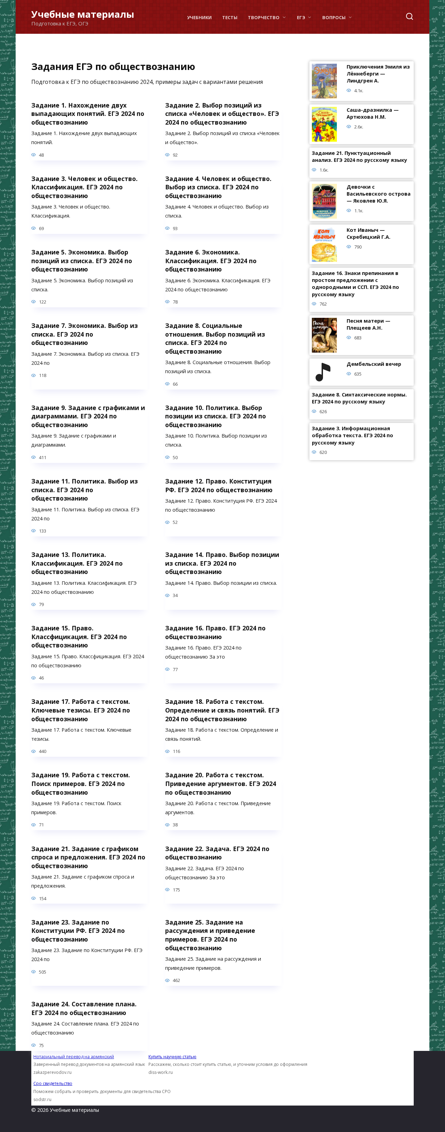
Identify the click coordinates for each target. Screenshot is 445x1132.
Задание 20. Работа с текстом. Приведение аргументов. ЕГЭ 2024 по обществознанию (220, 783)
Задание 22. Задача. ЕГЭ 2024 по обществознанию (217, 852)
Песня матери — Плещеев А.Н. (368, 324)
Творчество (264, 17)
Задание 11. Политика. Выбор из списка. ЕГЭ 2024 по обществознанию (84, 489)
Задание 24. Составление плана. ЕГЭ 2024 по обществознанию (84, 1008)
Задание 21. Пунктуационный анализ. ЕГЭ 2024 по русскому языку (359, 157)
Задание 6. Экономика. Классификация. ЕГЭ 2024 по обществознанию (211, 260)
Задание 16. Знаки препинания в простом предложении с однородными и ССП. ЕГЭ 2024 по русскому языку (355, 284)
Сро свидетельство (52, 1083)
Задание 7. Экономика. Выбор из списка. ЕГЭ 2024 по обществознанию (84, 334)
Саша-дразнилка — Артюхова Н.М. (373, 113)
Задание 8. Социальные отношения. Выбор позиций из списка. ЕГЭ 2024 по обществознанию (215, 338)
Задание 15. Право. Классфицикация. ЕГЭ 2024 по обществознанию (79, 636)
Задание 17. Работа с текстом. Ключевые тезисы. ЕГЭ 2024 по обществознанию (80, 710)
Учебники (199, 17)
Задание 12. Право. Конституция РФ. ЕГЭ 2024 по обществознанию (219, 485)
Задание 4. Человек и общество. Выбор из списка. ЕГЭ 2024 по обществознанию (218, 187)
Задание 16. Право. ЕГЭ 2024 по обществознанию (215, 632)
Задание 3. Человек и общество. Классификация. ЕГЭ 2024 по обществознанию (84, 187)
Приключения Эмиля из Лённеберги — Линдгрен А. (378, 74)
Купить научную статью (172, 1057)
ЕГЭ (301, 17)
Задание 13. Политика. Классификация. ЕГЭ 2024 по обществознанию (77, 563)
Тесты (229, 17)
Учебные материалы (82, 14)
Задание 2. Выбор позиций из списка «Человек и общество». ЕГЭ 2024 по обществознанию (222, 113)
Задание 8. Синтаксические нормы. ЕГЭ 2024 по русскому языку (359, 398)
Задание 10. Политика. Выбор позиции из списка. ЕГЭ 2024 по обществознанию (215, 416)
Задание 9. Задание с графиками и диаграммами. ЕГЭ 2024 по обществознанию (88, 416)
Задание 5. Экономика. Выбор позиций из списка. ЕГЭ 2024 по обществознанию (81, 260)
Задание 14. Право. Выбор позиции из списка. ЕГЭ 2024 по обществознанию (222, 563)
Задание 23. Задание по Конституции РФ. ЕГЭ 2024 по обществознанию (78, 930)
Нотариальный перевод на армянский (73, 1057)
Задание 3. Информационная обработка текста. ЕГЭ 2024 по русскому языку (352, 435)
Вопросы (334, 17)
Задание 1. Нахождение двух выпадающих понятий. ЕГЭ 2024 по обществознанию (87, 113)
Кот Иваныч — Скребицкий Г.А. (368, 234)
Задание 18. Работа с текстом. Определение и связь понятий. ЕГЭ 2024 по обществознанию (222, 710)
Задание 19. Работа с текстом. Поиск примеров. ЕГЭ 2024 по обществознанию (80, 783)
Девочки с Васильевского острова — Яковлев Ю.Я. (379, 194)
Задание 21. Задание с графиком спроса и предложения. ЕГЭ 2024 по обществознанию (88, 857)
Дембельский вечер (374, 364)
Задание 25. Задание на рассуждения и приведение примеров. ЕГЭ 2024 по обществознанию (210, 935)
